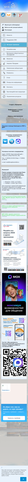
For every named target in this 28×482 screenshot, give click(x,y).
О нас (8, 77)
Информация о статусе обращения (15, 110)
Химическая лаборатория (15, 68)
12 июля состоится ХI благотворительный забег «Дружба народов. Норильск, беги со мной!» (14, 197)
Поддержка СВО (12, 40)
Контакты (10, 87)
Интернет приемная (13, 44)
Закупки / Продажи (12, 63)
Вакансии (10, 58)
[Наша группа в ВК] (5, 144)
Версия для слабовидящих (12, 24)
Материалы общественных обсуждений (15, 54)
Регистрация (8, 30)
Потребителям (11, 49)
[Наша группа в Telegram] (12, 144)
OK (23, 479)
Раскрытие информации (14, 82)
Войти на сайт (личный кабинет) (14, 27)
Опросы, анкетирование (15, 116)
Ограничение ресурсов (14, 96)
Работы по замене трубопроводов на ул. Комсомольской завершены (13, 206)
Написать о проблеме (14, 418)
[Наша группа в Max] (18, 144)
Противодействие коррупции (16, 91)
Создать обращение (15, 104)
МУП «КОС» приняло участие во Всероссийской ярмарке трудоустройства (14, 214)
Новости (9, 35)
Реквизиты (10, 73)
